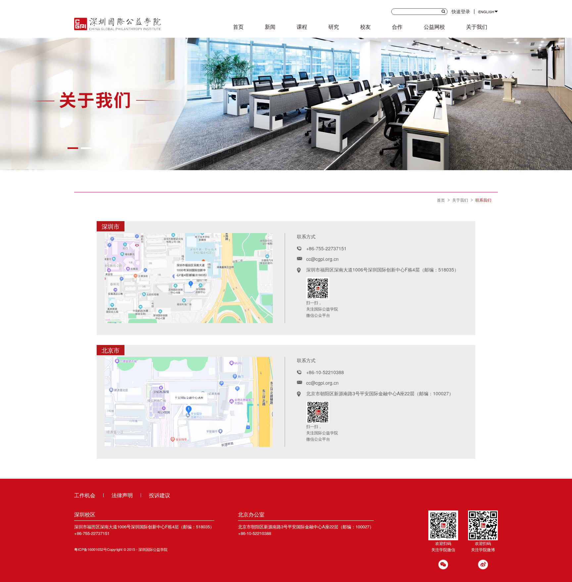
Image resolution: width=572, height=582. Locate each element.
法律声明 (122, 495)
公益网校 (434, 26)
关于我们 (476, 26)
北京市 (110, 350)
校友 (365, 26)
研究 (333, 26)
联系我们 (483, 200)
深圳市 (110, 226)
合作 (397, 26)
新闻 (270, 26)
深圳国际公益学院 (117, 23)
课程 (302, 26)
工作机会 (84, 495)
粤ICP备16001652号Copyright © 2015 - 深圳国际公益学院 (120, 549)
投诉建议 (159, 495)
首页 (238, 26)
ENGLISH (486, 11)
